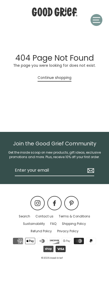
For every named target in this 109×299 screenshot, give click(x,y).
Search (24, 216)
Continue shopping (54, 77)
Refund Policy (41, 231)
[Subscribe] (90, 170)
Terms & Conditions (74, 216)
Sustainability (34, 224)
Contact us (44, 216)
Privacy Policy (68, 231)
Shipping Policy (74, 224)
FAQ (53, 224)
